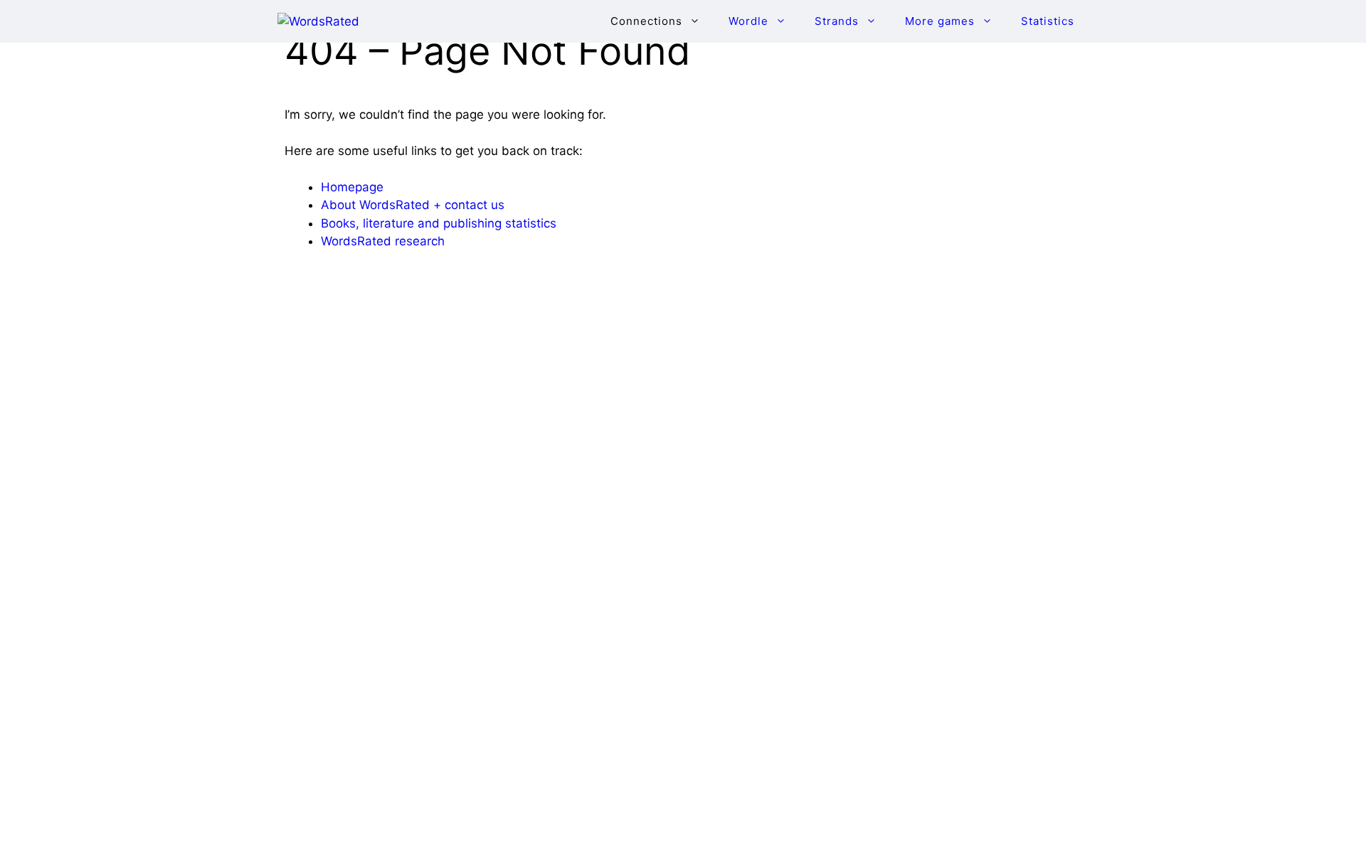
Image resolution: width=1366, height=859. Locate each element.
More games (940, 21)
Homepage (352, 187)
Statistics (1047, 21)
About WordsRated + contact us (412, 205)
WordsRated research (383, 241)
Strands (837, 21)
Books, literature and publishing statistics (438, 223)
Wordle (748, 21)
